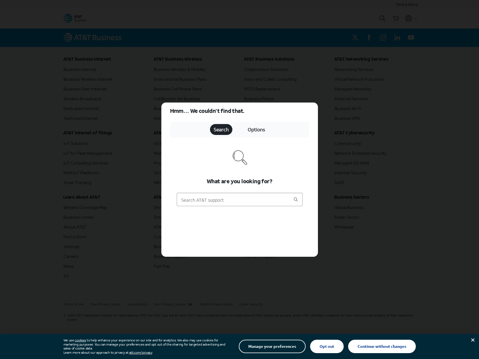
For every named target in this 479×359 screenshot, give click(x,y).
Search (221, 129)
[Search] (296, 199)
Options (256, 129)
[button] (239, 179)
